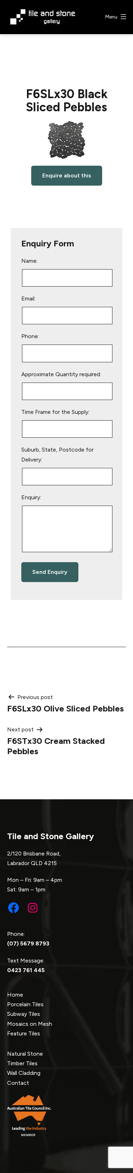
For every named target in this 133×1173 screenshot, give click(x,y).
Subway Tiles (23, 1014)
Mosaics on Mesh (29, 1023)
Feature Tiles (23, 1033)
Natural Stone (25, 1053)
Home (15, 994)
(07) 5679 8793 (28, 943)
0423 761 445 (26, 970)
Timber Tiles (22, 1063)
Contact (18, 1082)
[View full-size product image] (66, 140)
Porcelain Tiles (25, 1004)
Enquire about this (66, 175)
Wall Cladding (23, 1073)
